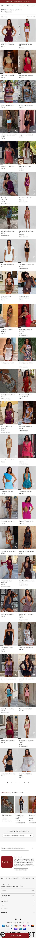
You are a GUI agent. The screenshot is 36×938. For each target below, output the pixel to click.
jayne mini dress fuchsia (26, 521)
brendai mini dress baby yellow (26, 741)
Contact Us (6, 895)
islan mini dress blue (7, 491)
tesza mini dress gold (7, 460)
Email (4, 890)
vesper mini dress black (26, 135)
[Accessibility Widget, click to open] (3, 935)
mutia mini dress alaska (8, 394)
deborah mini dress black (26, 679)
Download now (21, 870)
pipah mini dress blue (7, 708)
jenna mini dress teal (25, 491)
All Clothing (4, 9)
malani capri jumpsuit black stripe (20, 817)
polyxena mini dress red (26, 75)
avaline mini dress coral (26, 460)
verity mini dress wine (7, 44)
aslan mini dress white (26, 647)
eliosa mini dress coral (7, 166)
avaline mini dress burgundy (6, 581)
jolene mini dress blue (7, 231)
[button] (16, 37)
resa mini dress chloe (7, 105)
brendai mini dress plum (26, 197)
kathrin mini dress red (7, 740)
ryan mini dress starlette (8, 551)
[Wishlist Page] (28, 5)
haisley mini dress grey (26, 105)
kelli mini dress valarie (26, 363)
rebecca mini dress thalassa (6, 330)
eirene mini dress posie (7, 521)
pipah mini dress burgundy (6, 198)
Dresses (12, 9)
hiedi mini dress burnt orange (25, 330)
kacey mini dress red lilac (25, 44)
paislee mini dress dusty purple (26, 615)
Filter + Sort (30, 16)
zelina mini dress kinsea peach (26, 231)
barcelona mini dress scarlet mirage (25, 395)
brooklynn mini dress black (7, 648)
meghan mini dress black (8, 774)
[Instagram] (16, 919)
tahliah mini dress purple (8, 679)
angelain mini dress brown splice (9, 135)
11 (24, 782)
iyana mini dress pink (25, 708)
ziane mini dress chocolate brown (24, 297)
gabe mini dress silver (25, 426)
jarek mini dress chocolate (6, 297)
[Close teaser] (30, 933)
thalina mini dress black (26, 264)
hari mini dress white (7, 363)
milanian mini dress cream (25, 167)
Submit (32, 848)
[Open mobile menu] (2, 5)
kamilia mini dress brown (26, 581)
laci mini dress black (7, 614)
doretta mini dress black (26, 551)
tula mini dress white (7, 264)
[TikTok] (20, 919)
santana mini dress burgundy (6, 427)
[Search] (31, 835)
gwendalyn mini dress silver (25, 774)
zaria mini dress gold (7, 75)
